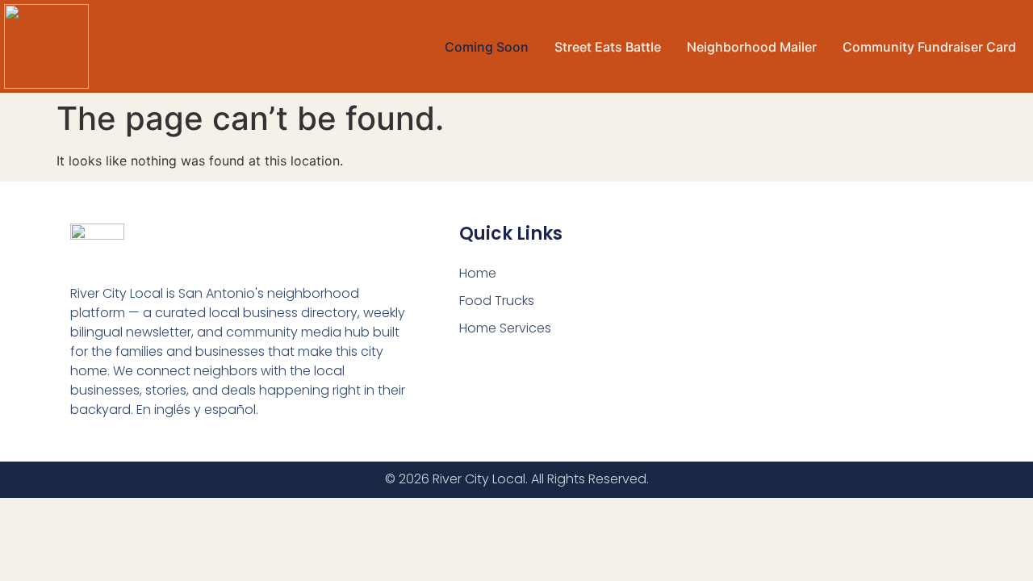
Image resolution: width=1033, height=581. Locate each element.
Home (477, 273)
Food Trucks (496, 300)
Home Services (505, 328)
